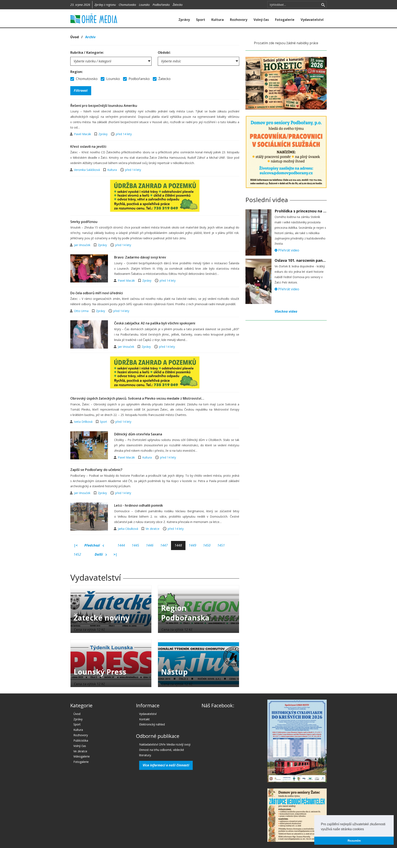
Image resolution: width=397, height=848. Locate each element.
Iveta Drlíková (83, 422)
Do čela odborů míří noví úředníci (96, 293)
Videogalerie (81, 756)
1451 (221, 545)
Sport (200, 19)
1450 (206, 545)
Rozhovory (238, 19)
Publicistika (80, 740)
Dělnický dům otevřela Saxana (138, 434)
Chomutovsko (127, 5)
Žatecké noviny (101, 618)
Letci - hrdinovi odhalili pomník (138, 505)
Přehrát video (288, 250)
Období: (164, 52)
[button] (365, 829)
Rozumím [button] (354, 840)
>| (115, 554)
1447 (164, 545)
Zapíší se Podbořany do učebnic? (96, 469)
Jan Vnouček (82, 245)
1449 (192, 545)
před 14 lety (124, 134)
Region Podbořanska (185, 613)
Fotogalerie (284, 19)
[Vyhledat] (323, 4)
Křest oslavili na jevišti (88, 146)
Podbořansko (161, 5)
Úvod (74, 37)
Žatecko (178, 5)
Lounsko (144, 5)
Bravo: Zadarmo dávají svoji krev (140, 257)
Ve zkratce (152, 529)
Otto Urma (81, 311)
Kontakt (144, 719)
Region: (76, 71)
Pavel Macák (83, 134)
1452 (77, 554)
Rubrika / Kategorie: (87, 52)
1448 (178, 545)
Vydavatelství (312, 19)
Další (99, 554)
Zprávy (184, 19)
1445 (135, 545)
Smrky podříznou (83, 221)
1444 (121, 545)
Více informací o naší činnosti (166, 765)
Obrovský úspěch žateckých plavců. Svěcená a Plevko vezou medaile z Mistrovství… (137, 398)
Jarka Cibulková (128, 529)
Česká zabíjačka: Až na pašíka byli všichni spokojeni (154, 323)
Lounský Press (100, 672)
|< (76, 545)
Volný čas (261, 19)
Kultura (217, 19)
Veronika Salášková (87, 170)
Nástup (174, 672)
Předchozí (92, 545)
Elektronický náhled (152, 724)
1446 (149, 545)
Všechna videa (286, 311)
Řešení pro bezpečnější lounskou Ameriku (103, 105)
